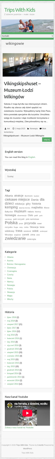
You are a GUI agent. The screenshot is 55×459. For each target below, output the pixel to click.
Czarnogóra (12, 271)
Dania (35, 199)
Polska (11, 222)
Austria (10, 261)
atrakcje (18, 195)
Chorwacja (11, 268)
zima (32, 234)
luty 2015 (11, 366)
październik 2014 (14, 377)
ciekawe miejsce (17, 199)
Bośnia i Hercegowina (16, 264)
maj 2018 (11, 321)
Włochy (10, 299)
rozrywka (8, 227)
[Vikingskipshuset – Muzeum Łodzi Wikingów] (27, 65)
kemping (11, 207)
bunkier (36, 196)
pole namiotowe (32, 219)
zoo (38, 235)
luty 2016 (11, 342)
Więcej (47, 139)
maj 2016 (11, 335)
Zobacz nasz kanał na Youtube (19, 427)
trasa (19, 230)
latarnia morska (24, 208)
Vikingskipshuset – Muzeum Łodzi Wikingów (22, 90)
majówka (37, 207)
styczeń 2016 (12, 345)
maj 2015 (11, 359)
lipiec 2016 (11, 331)
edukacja (19, 204)
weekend (27, 231)
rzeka (26, 227)
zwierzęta (31, 239)
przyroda (30, 223)
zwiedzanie (15, 238)
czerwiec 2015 (13, 356)
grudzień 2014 (13, 370)
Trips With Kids (19, 10)
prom (21, 224)
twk (8, 129)
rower (39, 223)
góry (28, 203)
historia (36, 203)
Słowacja (34, 227)
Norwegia (34, 129)
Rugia (16, 227)
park (36, 215)
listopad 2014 (12, 373)
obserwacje (22, 216)
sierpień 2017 (12, 324)
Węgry (9, 296)
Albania (9, 195)
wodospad (43, 231)
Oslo (30, 215)
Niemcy (38, 212)
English (31, 157)
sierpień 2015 (12, 352)
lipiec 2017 (11, 328)
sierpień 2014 (12, 384)
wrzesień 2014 (13, 380)
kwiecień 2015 (13, 363)
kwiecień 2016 (13, 338)
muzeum (20, 211)
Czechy (10, 275)
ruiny (21, 227)
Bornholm (29, 196)
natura (31, 211)
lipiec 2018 (11, 317)
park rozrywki (18, 219)
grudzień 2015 (13, 349)
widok (35, 231)
